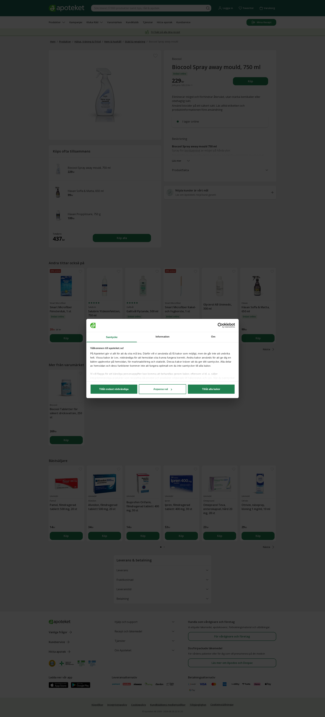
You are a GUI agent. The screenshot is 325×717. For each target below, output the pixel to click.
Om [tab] (213, 336)
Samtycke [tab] (112, 337)
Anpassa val (160, 389)
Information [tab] (162, 336)
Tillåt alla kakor (211, 389)
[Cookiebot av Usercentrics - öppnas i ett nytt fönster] (220, 325)
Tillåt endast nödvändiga (113, 389)
